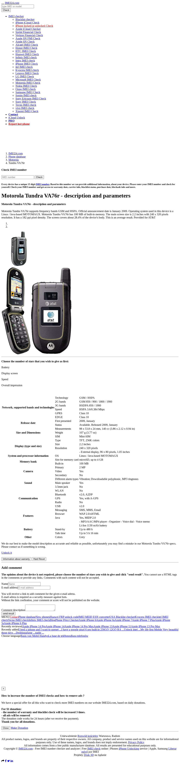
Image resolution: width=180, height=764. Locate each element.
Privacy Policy (136, 742)
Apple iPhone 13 (103, 626)
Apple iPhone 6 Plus (15, 623)
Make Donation (19, 727)
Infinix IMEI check (26, 57)
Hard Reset (39, 559)
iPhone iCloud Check (27, 22)
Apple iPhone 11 (121, 626)
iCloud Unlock (16, 117)
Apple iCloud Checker (28, 28)
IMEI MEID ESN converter (94, 616)
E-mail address (9, 587)
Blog (52, 620)
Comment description (13, 610)
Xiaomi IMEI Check (26, 111)
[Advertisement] (90, 136)
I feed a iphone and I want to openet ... (40, 629)
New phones (43, 616)
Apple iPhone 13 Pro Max (145, 626)
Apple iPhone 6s (105, 620)
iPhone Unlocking (129, 748)
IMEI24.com (12, 2)
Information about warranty (16, 559)
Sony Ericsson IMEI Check (30, 98)
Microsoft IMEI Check (28, 79)
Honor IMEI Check (26, 47)
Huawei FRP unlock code (64, 616)
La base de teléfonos (59, 635)
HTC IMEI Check (25, 51)
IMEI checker (16, 16)
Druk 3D (89, 754)
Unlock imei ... (132, 629)
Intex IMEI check (25, 60)
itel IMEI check (24, 66)
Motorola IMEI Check (27, 82)
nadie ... (39, 632)
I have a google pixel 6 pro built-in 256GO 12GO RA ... (92, 629)
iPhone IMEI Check (26, 63)
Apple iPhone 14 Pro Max (79, 626)
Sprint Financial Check (28, 32)
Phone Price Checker (67, 620)
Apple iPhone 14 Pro (34, 626)
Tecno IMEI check (25, 104)
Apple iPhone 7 (123, 620)
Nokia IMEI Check (26, 85)
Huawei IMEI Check (27, 54)
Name (4, 583)
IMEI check (94, 748)
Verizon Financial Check (29, 35)
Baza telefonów (79, 635)
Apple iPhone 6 (87, 620)
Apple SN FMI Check (27, 38)
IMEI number (42, 184)
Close (6, 728)
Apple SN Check (25, 41)
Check (6, 10)
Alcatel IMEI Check (26, 44)
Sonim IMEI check (26, 95)
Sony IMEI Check (25, 101)
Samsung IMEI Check (27, 92)
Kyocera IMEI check (27, 70)
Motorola (13, 159)
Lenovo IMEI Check (27, 73)
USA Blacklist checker (122, 616)
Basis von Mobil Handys (34, 635)
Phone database (17, 156)
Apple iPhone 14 (55, 626)
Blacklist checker (24, 19)
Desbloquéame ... (25, 632)
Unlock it (6, 552)
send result (8, 613)
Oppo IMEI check (25, 89)
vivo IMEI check (24, 108)
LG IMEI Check (24, 76)
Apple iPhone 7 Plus (143, 620)
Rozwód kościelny (88, 735)
